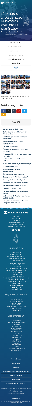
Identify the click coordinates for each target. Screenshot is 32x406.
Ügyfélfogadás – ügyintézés (16, 307)
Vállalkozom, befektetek (16, 226)
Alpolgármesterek (16, 254)
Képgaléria (17, 31)
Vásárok (16, 346)
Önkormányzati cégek (16, 280)
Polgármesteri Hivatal (15, 47)
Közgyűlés (16, 265)
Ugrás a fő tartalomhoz (27, 0)
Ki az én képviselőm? (17, 261)
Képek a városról (16, 328)
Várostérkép (16, 283)
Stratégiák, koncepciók (16, 276)
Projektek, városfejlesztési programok (16, 278)
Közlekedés (16, 343)
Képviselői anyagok (16, 375)
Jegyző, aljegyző (16, 299)
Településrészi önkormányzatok (16, 268)
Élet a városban (15, 51)
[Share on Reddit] (18, 111)
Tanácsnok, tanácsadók (16, 263)
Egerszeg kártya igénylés (16, 55)
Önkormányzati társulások (16, 281)
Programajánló (16, 320)
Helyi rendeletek (16, 274)
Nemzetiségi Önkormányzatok (16, 270)
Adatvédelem (16, 379)
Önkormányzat (15, 43)
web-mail (16, 367)
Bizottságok (16, 267)
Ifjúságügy (16, 339)
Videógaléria (16, 326)
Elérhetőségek (16, 303)
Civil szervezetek (16, 332)
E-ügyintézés (16, 305)
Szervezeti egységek (16, 301)
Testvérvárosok (16, 289)
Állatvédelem (16, 287)
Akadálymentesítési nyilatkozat (16, 383)
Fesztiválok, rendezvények (16, 322)
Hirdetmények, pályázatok (16, 59)
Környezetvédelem (16, 285)
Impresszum (16, 363)
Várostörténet (16, 219)
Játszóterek (16, 341)
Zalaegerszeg (9, 2)
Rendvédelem (16, 345)
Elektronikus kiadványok (16, 348)
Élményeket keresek (16, 224)
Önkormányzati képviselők (15, 256)
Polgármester (16, 253)
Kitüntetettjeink (16, 272)
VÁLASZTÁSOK (16, 63)
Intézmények (16, 330)
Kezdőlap (6, 31)
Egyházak (16, 333)
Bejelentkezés (16, 398)
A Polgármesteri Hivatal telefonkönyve (16, 371)
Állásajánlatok (16, 335)
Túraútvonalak (16, 350)
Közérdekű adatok (16, 308)
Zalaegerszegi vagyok (16, 222)
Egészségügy (16, 337)
